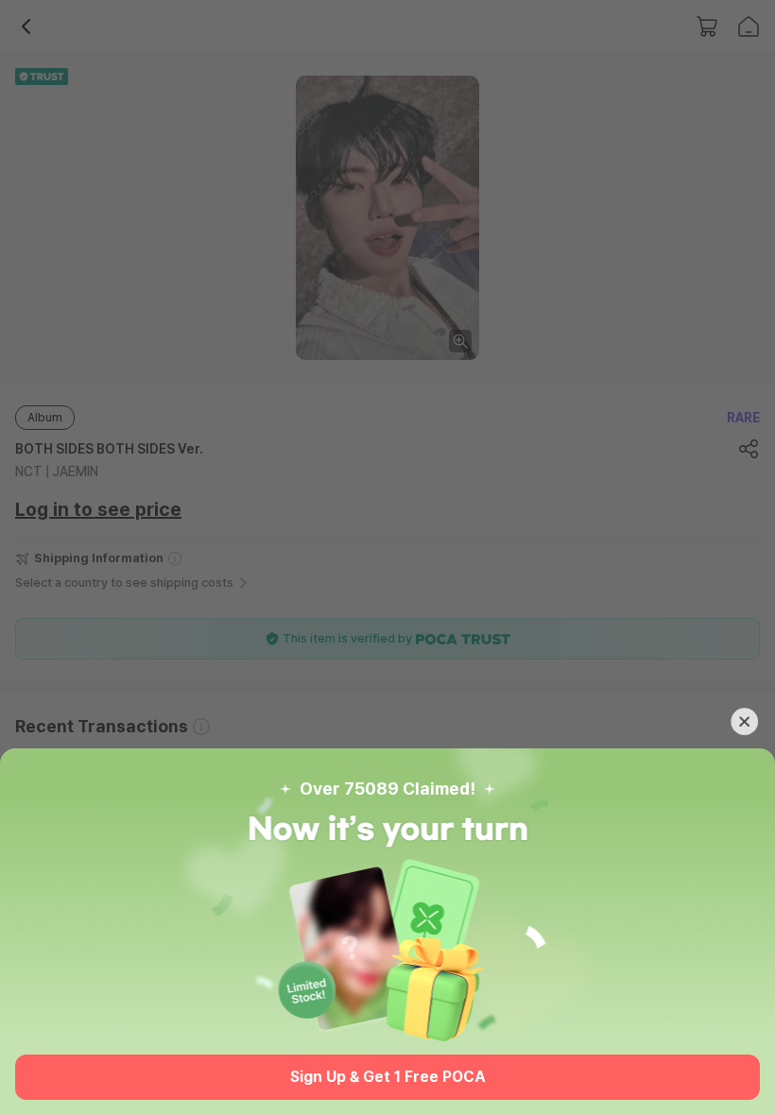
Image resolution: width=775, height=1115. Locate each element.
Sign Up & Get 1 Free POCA (388, 1077)
